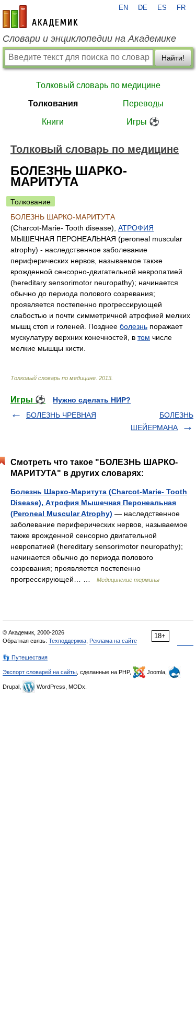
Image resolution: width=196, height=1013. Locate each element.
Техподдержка (67, 641)
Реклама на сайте (113, 641)
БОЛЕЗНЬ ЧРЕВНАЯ (61, 415)
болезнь (133, 326)
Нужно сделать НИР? (92, 400)
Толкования (53, 103)
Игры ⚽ (142, 121)
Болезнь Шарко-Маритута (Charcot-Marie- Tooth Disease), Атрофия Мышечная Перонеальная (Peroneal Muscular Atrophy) (98, 502)
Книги (53, 121)
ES (162, 7)
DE (142, 7)
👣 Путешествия (25, 657)
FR (181, 7)
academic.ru (40, 16)
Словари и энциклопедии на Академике (89, 38)
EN (123, 7)
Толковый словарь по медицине (98, 85)
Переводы (143, 103)
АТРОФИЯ (136, 228)
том (143, 337)
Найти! (173, 58)
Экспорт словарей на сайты (40, 672)
